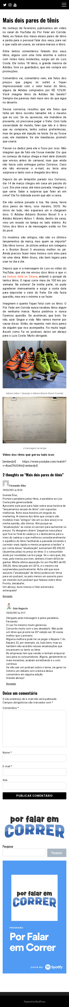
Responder (8, 596)
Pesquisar (8, 846)
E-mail (7, 766)
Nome (7, 752)
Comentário (11, 708)
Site (5, 780)
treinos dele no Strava (22, 276)
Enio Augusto (20, 608)
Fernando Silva (17, 485)
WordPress (40, 1001)
